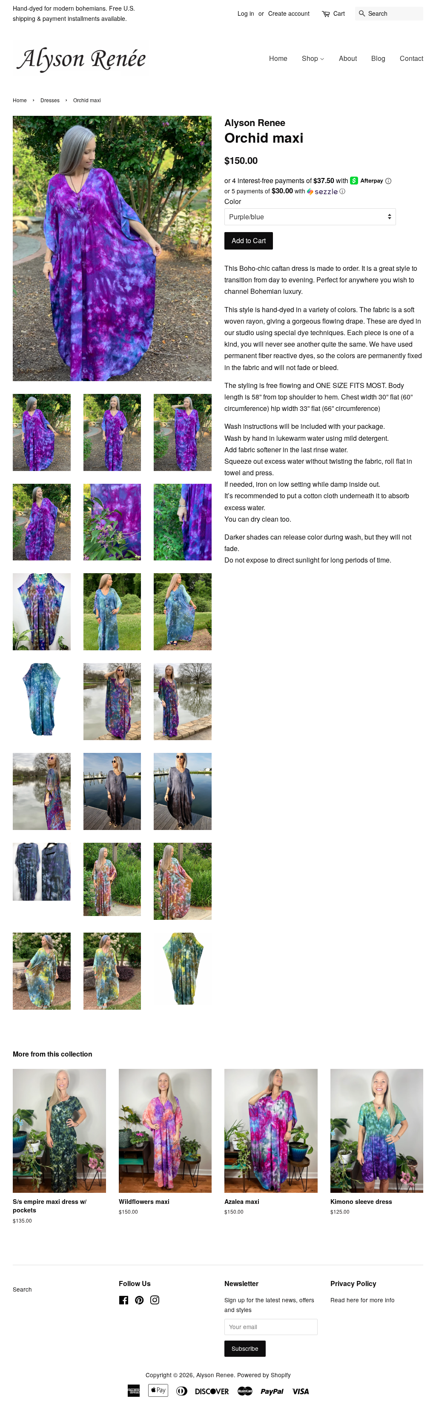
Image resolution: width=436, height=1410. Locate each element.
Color (232, 201)
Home (278, 58)
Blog (378, 58)
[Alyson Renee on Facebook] (124, 1301)
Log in (246, 13)
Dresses (50, 99)
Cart (339, 13)
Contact (411, 58)
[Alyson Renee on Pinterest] (139, 1301)
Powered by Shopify (264, 1374)
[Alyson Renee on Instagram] (154, 1301)
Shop (311, 58)
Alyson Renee (215, 1374)
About (348, 58)
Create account (289, 13)
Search (22, 1289)
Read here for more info (362, 1299)
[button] (323, 191)
